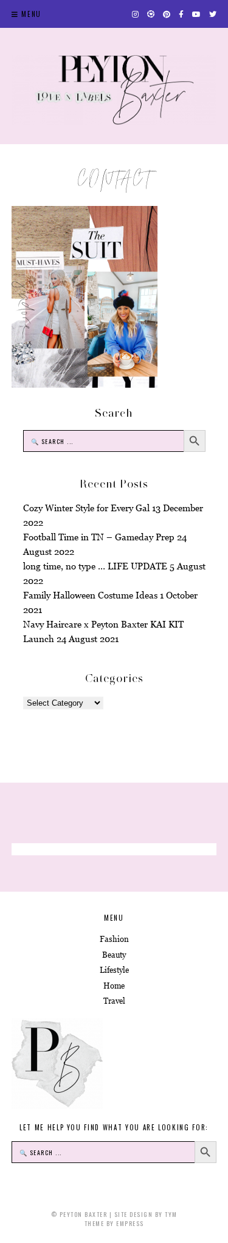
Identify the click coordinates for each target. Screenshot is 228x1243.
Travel (114, 1001)
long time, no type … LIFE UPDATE (95, 566)
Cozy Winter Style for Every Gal (86, 508)
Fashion (114, 939)
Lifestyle (114, 970)
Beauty (114, 955)
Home (114, 985)
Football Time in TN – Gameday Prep (98, 537)
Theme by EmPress (114, 1223)
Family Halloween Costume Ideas (90, 595)
